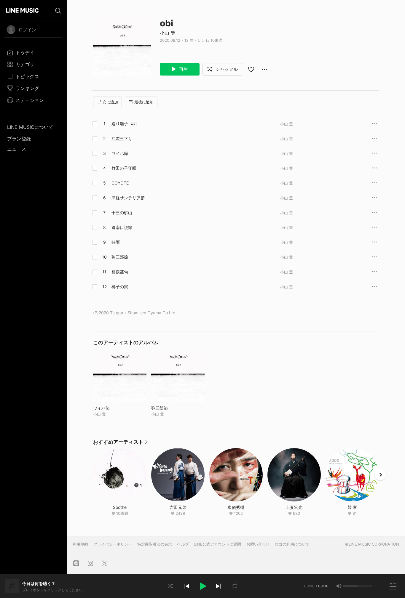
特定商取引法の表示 (154, 544)
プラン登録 (19, 139)
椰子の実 (119, 286)
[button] (202, 586)
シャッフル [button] (226, 69)
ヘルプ (183, 544)
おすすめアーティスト (120, 443)
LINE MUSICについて (30, 127)
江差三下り (121, 138)
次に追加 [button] (110, 102)
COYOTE (120, 182)
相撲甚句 (119, 271)
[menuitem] (33, 52)
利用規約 (80, 544)
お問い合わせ (258, 544)
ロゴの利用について (292, 544)
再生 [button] (183, 69)
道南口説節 (121, 227)
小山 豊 (168, 33)
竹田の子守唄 (123, 168)
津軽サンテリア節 (128, 197)
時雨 (115, 242)
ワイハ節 (119, 153)
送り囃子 (119, 123)
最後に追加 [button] (144, 102)
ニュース (16, 149)
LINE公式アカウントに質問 (217, 544)
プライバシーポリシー (112, 544)
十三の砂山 (121, 212)
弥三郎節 (119, 256)
